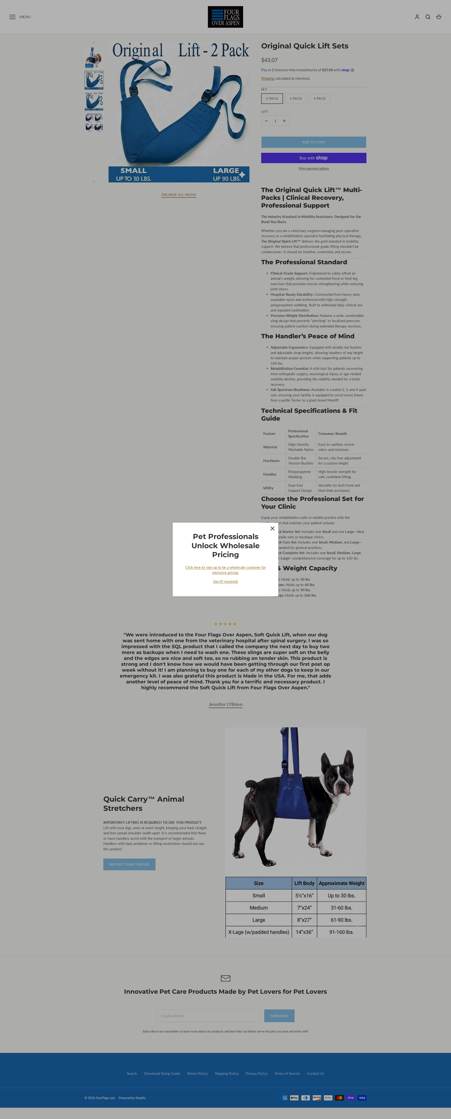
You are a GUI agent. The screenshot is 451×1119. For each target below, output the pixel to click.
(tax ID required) (225, 581)
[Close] (272, 528)
